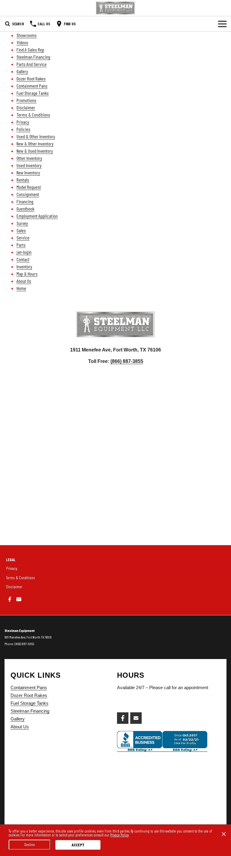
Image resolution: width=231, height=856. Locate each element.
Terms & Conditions (33, 114)
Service (23, 237)
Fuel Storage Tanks (33, 93)
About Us (24, 281)
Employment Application (37, 216)
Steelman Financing (33, 57)
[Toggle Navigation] (222, 23)
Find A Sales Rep (30, 49)
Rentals (23, 180)
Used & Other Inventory (36, 136)
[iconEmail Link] (19, 599)
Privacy (23, 122)
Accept (78, 844)
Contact (23, 259)
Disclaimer (26, 107)
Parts (21, 245)
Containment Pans (32, 86)
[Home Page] (115, 8)
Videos (22, 42)
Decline (29, 844)
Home (21, 288)
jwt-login (24, 252)
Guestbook (25, 208)
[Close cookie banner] (224, 834)
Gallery (22, 71)
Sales (21, 230)
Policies (23, 129)
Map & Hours (27, 273)
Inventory (24, 266)
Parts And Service (32, 64)
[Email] (136, 718)
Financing (25, 201)
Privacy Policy (119, 835)
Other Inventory (29, 158)
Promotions (26, 100)
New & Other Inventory (35, 143)
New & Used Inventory (35, 151)
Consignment (28, 194)
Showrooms (27, 35)
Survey (22, 223)
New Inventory (28, 172)
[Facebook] (122, 718)
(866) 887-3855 (126, 361)
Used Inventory (29, 165)
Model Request (29, 187)
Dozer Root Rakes (31, 78)
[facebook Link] (10, 599)
